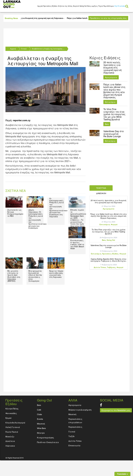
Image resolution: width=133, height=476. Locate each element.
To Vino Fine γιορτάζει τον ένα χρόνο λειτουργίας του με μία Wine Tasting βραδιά (108, 231)
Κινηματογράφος (45, 437)
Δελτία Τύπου (100, 267)
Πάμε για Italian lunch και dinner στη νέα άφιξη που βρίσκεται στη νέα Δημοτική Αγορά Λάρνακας (108, 216)
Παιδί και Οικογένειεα (48, 442)
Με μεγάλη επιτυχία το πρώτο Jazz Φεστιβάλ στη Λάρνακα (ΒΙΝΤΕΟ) (13, 276)
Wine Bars (41, 428)
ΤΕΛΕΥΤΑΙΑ (101, 188)
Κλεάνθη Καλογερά (15, 422)
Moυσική (41, 423)
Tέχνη (100, 6)
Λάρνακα (10, 445)
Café (39, 409)
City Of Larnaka (119, 6)
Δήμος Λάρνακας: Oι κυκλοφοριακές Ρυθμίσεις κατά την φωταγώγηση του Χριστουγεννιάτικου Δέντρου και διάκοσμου (37, 219)
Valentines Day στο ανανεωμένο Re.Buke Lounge (109, 246)
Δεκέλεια (10, 441)
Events (40, 419)
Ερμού (8, 417)
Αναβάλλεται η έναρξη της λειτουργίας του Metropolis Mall (42, 61)
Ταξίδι (71, 436)
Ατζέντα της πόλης (65, 6)
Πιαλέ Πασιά (11, 431)
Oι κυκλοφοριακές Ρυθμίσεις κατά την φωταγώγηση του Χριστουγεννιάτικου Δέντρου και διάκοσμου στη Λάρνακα (58, 207)
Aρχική (40, 6)
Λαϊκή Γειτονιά (12, 427)
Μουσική (72, 414)
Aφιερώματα (111, 77)
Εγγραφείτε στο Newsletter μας (116, 410)
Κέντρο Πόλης (11, 408)
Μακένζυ (9, 436)
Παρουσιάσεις (75, 426)
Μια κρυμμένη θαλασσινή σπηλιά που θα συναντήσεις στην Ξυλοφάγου (35, 276)
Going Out (83, 6)
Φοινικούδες (11, 413)
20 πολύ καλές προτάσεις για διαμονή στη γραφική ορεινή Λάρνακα (108, 201)
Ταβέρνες (111, 267)
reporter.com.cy (21, 120)
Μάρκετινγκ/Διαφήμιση (79, 409)
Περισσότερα (108, 6)
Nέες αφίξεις (92, 6)
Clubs (39, 414)
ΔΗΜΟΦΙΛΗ (101, 193)
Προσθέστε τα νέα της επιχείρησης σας (108, 18)
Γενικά (23, 49)
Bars (107, 124)
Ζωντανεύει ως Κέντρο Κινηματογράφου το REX (15, 213)
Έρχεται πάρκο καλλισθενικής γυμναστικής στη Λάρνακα (56, 274)
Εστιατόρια (110, 102)
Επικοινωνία (74, 445)
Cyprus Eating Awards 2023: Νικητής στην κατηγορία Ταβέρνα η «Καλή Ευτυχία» (108, 260)
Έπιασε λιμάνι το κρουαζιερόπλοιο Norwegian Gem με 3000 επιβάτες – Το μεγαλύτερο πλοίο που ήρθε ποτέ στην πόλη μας (78, 219)
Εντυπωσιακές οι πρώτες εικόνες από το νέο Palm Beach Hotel (77, 244)
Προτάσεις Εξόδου (50, 6)
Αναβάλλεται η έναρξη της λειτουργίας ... (48, 49)
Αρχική (13, 49)
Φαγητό (76, 6)
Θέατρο (41, 432)
